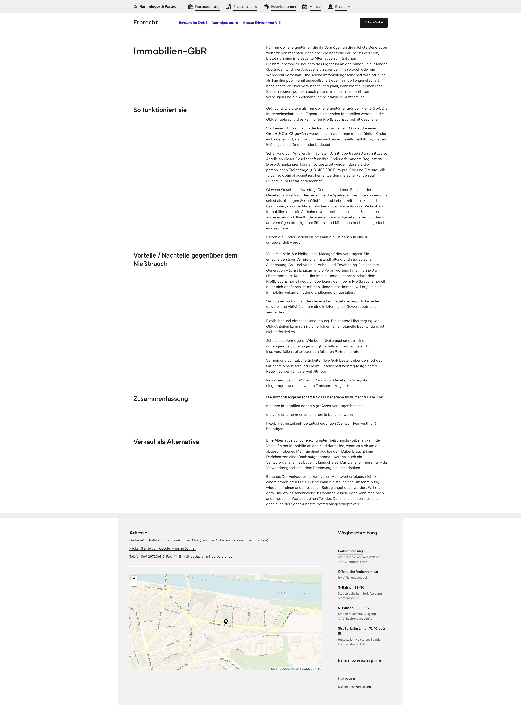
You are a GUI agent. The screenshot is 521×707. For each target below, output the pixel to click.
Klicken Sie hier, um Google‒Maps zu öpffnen (162, 548)
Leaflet (274, 668)
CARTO (317, 668)
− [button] (134, 583)
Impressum (346, 679)
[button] (225, 622)
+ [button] (134, 578)
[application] (225, 622)
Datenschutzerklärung (354, 687)
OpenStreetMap (290, 668)
